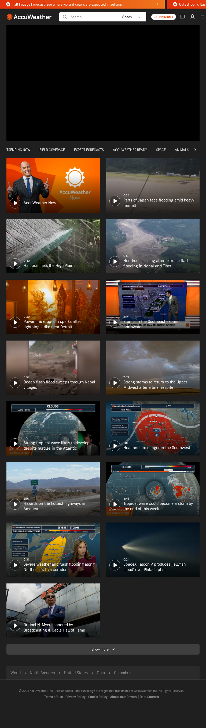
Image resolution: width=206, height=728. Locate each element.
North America (42, 672)
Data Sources (149, 697)
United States (76, 672)
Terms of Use (54, 697)
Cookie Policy (98, 697)
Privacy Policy (75, 697)
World (15, 672)
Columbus (122, 672)
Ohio (101, 672)
